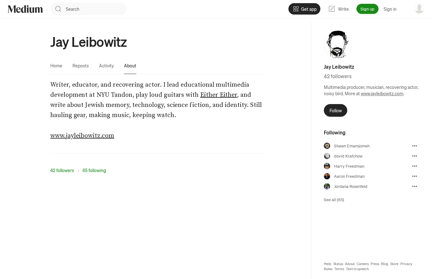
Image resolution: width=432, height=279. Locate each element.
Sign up (367, 8)
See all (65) (334, 199)
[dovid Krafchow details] (415, 156)
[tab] (56, 65)
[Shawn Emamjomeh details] (415, 146)
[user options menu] (419, 8)
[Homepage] (25, 9)
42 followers (62, 170)
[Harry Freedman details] (415, 166)
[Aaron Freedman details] (415, 176)
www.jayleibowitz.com (382, 93)
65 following (94, 170)
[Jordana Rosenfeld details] (415, 186)
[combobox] (96, 9)
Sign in (390, 9)
